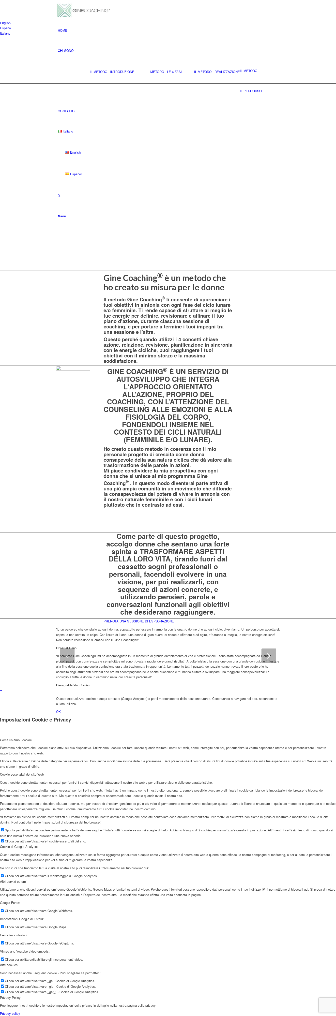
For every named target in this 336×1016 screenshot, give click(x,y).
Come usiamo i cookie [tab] (16, 739)
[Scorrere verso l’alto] (1, 690)
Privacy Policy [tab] (10, 997)
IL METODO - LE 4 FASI (164, 71)
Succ (268, 655)
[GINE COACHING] (85, 10)
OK (58, 711)
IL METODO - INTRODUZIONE (112, 71)
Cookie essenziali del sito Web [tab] (22, 774)
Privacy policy (10, 1013)
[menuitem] (169, 30)
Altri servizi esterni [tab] (13, 881)
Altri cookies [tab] (9, 964)
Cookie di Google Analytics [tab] (19, 846)
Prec (67, 655)
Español (6, 28)
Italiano (5, 33)
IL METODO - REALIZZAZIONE (217, 71)
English (5, 22)
